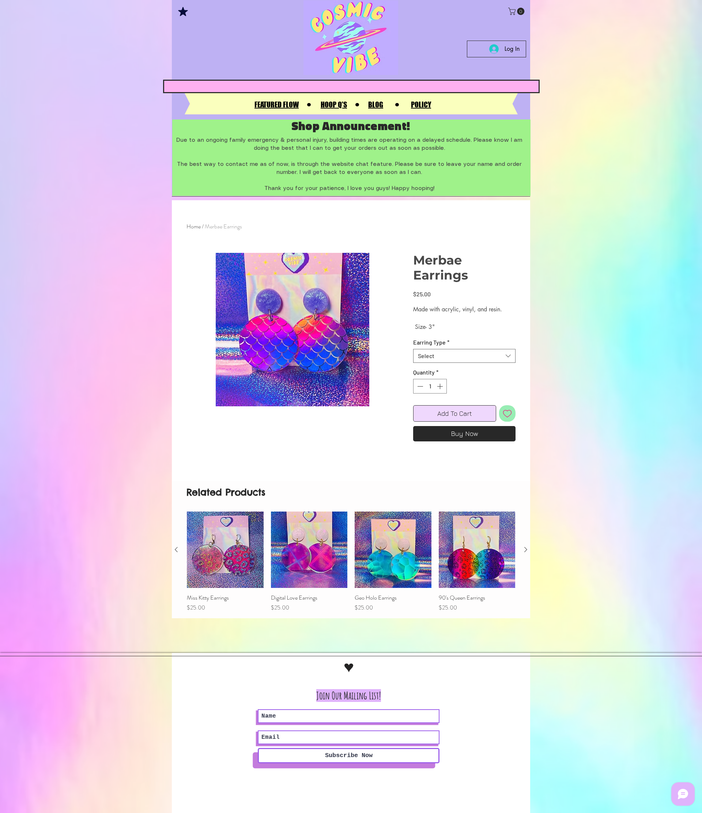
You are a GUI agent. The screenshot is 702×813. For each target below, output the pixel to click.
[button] (517, 11)
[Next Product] (525, 549)
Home (193, 226)
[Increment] (440, 386)
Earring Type (431, 342)
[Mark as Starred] (183, 11)
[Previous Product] (176, 549)
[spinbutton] (429, 386)
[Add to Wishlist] (507, 413)
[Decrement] (419, 386)
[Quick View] (225, 550)
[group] (351, 562)
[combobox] (464, 356)
